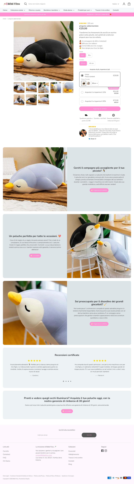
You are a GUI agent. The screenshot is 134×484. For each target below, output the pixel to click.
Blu (89, 55)
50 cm (83, 63)
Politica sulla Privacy (39, 476)
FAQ (4, 458)
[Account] (124, 4)
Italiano (115, 4)
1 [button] (63, 381)
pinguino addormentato (14, 19)
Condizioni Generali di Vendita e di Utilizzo (21, 476)
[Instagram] (106, 450)
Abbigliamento (73, 454)
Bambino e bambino (51, 10)
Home (5, 10)
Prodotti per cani (84, 10)
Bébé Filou (15, 479)
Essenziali (71, 451)
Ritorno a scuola (34, 10)
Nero (82, 55)
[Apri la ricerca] (25, 4)
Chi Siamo (6, 461)
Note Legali (6, 476)
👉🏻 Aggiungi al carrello (99, 190)
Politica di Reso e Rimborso (53, 476)
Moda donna (68, 10)
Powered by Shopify (24, 479)
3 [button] (68, 381)
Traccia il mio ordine (102, 10)
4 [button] (70, 381)
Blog (70, 464)
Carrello (6, 451)
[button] (99, 75)
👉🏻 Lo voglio (35, 256)
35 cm (91, 63)
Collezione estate (17, 10)
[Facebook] (102, 450)
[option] (35, 14)
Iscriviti (89, 435)
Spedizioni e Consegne (68, 476)
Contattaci (6, 454)
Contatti (116, 10)
